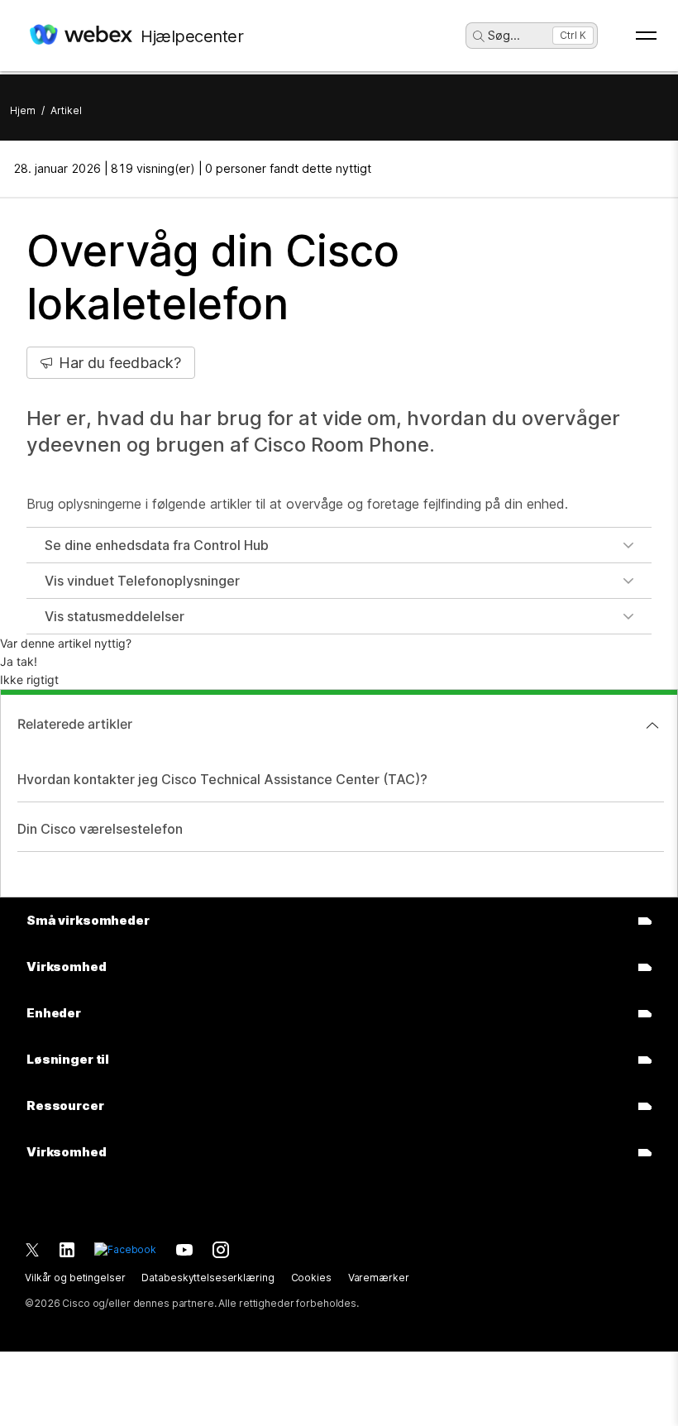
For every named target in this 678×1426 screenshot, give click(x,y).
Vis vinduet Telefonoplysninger (142, 580)
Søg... (504, 35)
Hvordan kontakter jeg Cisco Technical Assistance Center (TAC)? (222, 779)
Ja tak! (18, 661)
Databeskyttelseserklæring (207, 1277)
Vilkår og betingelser (75, 1277)
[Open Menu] (646, 35)
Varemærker (378, 1277)
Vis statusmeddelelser (114, 616)
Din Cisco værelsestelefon (100, 829)
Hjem (23, 110)
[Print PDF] (648, 169)
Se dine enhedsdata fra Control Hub (157, 545)
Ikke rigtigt (29, 679)
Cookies (311, 1277)
